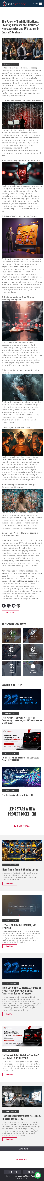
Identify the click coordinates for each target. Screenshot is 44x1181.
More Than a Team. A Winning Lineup (20, 869)
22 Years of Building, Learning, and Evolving (19, 926)
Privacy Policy (22, 1179)
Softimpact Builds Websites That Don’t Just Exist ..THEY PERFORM (21, 1057)
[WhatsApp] (18, 606)
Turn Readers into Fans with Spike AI (17, 795)
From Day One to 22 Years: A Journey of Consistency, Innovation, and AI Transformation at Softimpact (22, 720)
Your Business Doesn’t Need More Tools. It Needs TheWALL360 (21, 1117)
